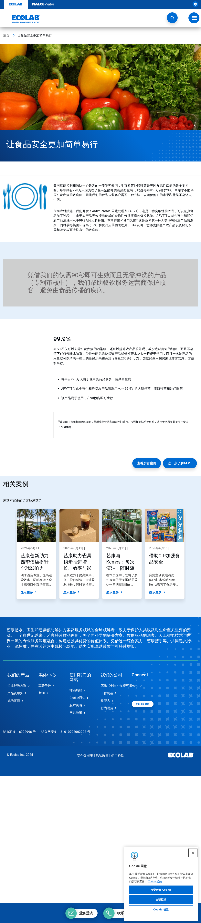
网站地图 (75, 713)
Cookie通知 (77, 698)
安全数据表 (85, 755)
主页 (6, 35)
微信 (138, 689)
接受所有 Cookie (161, 889)
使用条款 (117, 755)
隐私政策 (102, 755)
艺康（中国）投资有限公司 (112, 685)
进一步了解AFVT (180, 463)
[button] (172, 17)
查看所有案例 (146, 463)
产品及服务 (15, 693)
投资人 (105, 700)
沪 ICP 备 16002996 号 (19, 732)
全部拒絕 (161, 899)
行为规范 (107, 708)
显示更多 (27, 592)
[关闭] (193, 852)
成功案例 (13, 700)
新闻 (41, 693)
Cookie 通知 (155, 881)
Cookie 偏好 (142, 704)
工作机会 (107, 693)
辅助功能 (75, 690)
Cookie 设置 (161, 909)
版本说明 (75, 705)
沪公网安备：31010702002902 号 (65, 732)
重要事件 (44, 685)
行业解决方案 (16, 685)
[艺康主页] (21, 19)
